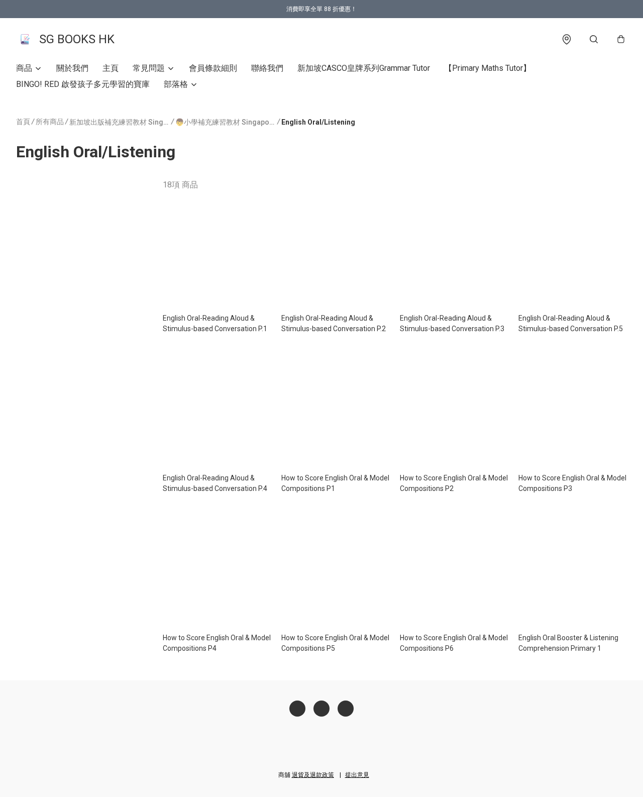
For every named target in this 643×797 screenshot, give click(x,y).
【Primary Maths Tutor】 (487, 68)
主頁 (110, 68)
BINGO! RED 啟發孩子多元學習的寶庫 (83, 84)
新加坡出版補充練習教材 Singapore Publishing (119, 122)
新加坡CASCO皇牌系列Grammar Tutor (363, 68)
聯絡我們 (267, 68)
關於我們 (72, 68)
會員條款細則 (213, 68)
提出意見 (357, 774)
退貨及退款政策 (313, 774)
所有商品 (50, 122)
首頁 (23, 122)
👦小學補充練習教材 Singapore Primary (225, 122)
